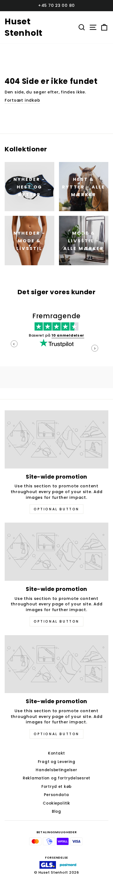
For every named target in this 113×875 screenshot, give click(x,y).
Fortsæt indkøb (22, 100)
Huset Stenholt (24, 27)
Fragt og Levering (56, 761)
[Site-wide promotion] (56, 439)
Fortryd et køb (56, 786)
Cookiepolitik (56, 803)
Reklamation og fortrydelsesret (56, 778)
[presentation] (14, 343)
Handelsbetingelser (56, 770)
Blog (56, 811)
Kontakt (56, 753)
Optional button (56, 509)
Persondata (56, 794)
